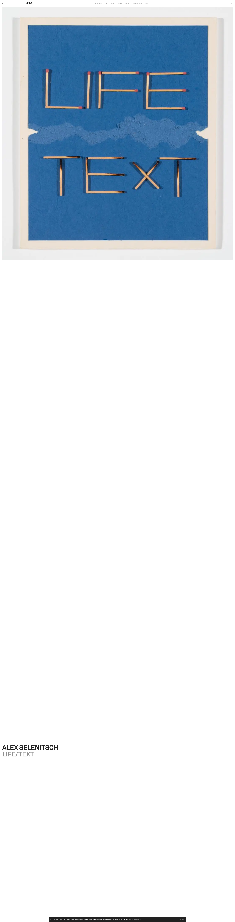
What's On (98, 3)
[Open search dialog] (232, 3)
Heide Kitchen (137, 3)
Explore (113, 3)
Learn (120, 3)
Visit (106, 3)
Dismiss (182, 919)
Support (127, 3)
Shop (146, 3)
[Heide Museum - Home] (29, 3)
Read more (137, 919)
